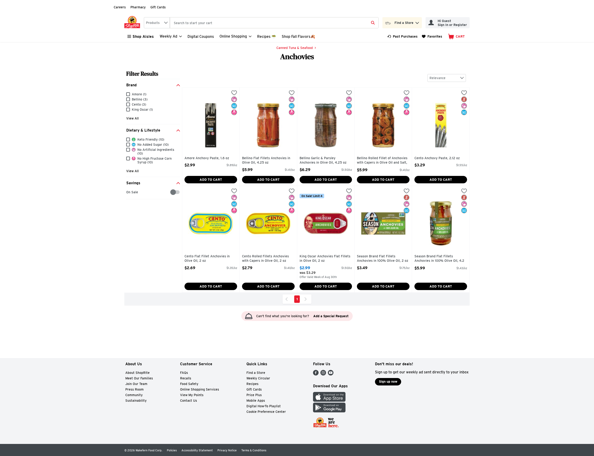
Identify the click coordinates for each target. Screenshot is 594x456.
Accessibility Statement (197, 450)
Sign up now (388, 381)
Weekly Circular (258, 378)
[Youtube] (330, 374)
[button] (417, 21)
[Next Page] (306, 299)
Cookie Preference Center (266, 412)
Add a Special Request (331, 316)
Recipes (252, 384)
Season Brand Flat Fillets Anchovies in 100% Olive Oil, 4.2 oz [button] (439, 258)
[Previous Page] (287, 299)
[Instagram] (323, 374)
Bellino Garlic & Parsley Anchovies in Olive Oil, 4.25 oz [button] (323, 160)
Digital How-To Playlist (263, 406)
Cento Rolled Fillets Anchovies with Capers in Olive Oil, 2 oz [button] (265, 258)
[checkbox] (128, 192)
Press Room (134, 389)
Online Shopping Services (199, 389)
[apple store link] (329, 400)
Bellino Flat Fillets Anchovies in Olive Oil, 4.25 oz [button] (266, 160)
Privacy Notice (227, 450)
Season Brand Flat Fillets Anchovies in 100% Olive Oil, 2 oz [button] (382, 258)
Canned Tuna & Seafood (294, 48)
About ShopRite (137, 373)
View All (132, 118)
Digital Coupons (200, 36)
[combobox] (157, 22)
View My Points (191, 395)
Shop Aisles (143, 36)
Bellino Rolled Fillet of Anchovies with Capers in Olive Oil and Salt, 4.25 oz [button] (382, 160)
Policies (172, 450)
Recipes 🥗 (266, 36)
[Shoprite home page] (133, 22)
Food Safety (189, 384)
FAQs (184, 373)
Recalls (185, 378)
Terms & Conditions (253, 450)
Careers (120, 7)
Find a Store (255, 373)
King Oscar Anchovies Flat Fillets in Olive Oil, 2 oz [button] (325, 258)
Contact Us (188, 400)
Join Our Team (136, 384)
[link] (402, 36)
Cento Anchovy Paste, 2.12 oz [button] (437, 158)
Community (134, 395)
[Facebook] (316, 374)
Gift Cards (158, 7)
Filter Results (142, 74)
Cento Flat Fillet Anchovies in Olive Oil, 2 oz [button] (207, 258)
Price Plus (254, 395)
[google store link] (329, 411)
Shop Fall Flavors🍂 (298, 36)
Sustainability (136, 400)
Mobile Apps (255, 400)
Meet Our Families (139, 378)
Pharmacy (138, 7)
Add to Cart (211, 179)
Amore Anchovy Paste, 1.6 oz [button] (206, 158)
